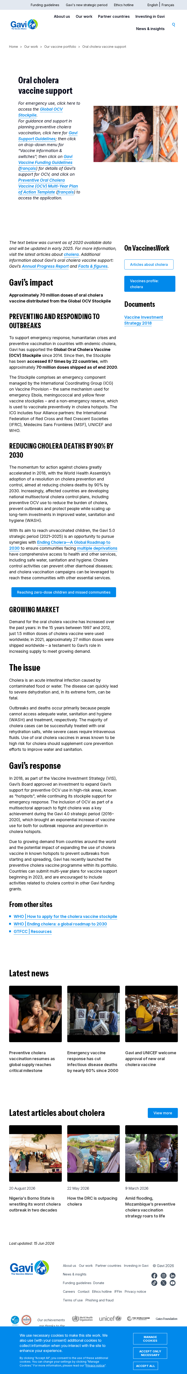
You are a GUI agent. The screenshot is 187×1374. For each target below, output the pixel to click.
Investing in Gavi (150, 16)
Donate (98, 1283)
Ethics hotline (124, 5)
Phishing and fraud (100, 1300)
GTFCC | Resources (33, 931)
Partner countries (114, 16)
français (28, 168)
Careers (69, 1291)
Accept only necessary (150, 1353)
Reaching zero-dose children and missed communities (63, 592)
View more (162, 1113)
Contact (83, 1291)
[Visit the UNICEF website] (108, 1318)
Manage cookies (150, 1338)
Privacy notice (135, 1291)
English (153, 5)
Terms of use (73, 1300)
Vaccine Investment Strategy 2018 (143, 320)
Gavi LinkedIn (173, 1275)
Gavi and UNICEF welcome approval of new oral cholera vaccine (150, 1058)
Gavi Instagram (163, 1275)
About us (62, 16)
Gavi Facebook (154, 1275)
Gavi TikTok (154, 1282)
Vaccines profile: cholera (144, 284)
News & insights (150, 28)
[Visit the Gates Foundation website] (164, 1318)
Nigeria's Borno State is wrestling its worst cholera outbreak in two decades (35, 1204)
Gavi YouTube (173, 1282)
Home (13, 46)
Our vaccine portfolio (60, 46)
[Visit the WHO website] (79, 1318)
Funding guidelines (45, 5)
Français (168, 5)
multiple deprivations (97, 548)
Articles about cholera (149, 264)
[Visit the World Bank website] (136, 1318)
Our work (84, 16)
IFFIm (118, 1291)
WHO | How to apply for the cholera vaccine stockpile (65, 916)
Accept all (145, 1366)
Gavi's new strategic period (86, 5)
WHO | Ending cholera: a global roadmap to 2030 (60, 924)
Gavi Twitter (163, 1282)
